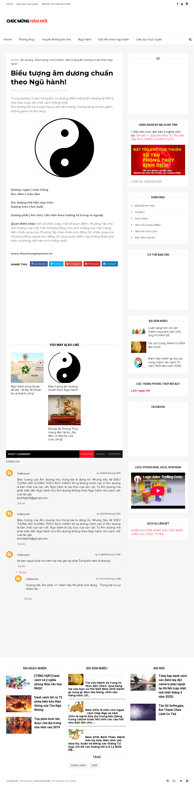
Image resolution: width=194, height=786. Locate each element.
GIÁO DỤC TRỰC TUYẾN (147, 534)
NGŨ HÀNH (57, 59)
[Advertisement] (119, 19)
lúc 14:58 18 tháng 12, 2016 (107, 554)
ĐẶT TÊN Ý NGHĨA (145, 237)
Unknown (23, 473)
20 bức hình (78, 765)
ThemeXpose (26, 780)
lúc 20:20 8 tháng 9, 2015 (108, 513)
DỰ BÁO (140, 212)
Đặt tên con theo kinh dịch (56, 3)
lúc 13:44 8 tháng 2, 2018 (108, 578)
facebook (114, 454)
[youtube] (182, 4)
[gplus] (174, 781)
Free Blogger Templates (64, 780)
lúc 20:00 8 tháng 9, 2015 (108, 473)
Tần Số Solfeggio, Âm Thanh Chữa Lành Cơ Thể (171, 710)
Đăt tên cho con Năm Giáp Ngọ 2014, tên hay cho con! (103, 704)
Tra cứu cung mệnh (148, 225)
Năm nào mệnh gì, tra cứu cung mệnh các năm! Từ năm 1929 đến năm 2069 (165, 362)
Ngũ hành (84, 39)
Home (9, 3)
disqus (100, 454)
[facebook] (177, 4)
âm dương (26, 59)
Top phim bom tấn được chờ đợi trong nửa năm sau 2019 (47, 723)
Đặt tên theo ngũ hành (113, 39)
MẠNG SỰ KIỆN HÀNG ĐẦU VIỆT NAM (157, 530)
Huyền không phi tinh (56, 39)
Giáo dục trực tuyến (27, 3)
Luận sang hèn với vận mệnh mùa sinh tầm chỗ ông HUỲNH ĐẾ (164, 331)
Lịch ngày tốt (140, 390)
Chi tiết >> (142, 135)
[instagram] (187, 4)
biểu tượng (41, 59)
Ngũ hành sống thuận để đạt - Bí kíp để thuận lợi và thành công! (26, 390)
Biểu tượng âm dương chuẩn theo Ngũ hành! (63, 388)
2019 (94, 765)
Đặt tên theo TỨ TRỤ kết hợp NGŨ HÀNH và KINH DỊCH (157, 137)
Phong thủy (27, 39)
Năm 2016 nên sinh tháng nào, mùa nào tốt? (102, 731)
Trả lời (21, 503)
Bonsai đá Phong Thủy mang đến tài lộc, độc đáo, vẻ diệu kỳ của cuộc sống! (63, 434)
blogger (86, 454)
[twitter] (181, 781)
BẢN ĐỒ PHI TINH (145, 205)
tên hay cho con (146, 231)
